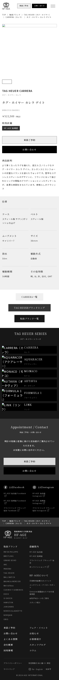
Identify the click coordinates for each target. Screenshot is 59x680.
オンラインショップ (38, 567)
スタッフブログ (38, 644)
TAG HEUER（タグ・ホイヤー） (37, 14)
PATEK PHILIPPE (11, 552)
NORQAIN (8, 615)
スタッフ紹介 (35, 602)
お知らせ (34, 633)
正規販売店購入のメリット (40, 580)
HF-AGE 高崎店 (11, 128)
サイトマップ (9, 669)
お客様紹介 (35, 639)
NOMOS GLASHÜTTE (13, 611)
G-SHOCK (8, 598)
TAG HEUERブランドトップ (29, 307)
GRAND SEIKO (10, 560)
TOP (4, 14)
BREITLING (9, 556)
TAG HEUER (9, 573)
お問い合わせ (29, 149)
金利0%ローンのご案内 (39, 598)
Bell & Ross (9, 585)
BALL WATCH (9, 577)
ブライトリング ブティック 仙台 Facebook (15, 509)
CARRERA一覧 (29, 296)
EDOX (6, 594)
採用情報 (8, 650)
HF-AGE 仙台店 (36, 552)
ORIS (6, 619)
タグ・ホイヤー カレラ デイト (39, 17)
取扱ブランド (15, 14)
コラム (33, 650)
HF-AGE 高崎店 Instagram (39, 501)
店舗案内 (34, 546)
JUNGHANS (9, 606)
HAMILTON (8, 602)
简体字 (48, 669)
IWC (5, 564)
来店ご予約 (29, 140)
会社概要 (8, 644)
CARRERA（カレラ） (14, 17)
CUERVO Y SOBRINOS (13, 590)
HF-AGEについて (39, 575)
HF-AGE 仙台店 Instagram (39, 494)
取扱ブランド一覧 (29, 318)
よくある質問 (11, 639)
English (39, 669)
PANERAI (7, 569)
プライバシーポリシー (13, 663)
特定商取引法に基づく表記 (39, 663)
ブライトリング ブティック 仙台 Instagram (43, 509)
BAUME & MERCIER (12, 581)
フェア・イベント (39, 627)
